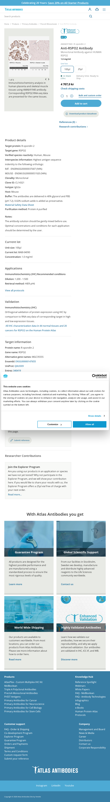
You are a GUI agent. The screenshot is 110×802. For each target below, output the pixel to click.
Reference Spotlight (85, 682)
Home (6, 24)
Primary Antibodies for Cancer (20, 700)
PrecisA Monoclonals (48, 24)
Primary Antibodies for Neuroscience (24, 704)
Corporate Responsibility (92, 747)
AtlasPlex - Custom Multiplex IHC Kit (23, 682)
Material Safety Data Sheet (19, 204)
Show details (94, 416)
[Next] (47, 79)
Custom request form (16, 754)
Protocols (80, 715)
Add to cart (81, 103)
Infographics (82, 700)
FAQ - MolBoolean (84, 693)
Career (82, 736)
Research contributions (72, 126)
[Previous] (45, 79)
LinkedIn (55, 785)
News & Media (86, 733)
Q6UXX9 (19, 366)
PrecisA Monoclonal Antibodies (21, 693)
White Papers (82, 689)
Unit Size (64, 63)
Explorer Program (14, 736)
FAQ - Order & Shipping (16, 729)
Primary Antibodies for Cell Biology (23, 707)
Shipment (9, 747)
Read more (15, 659)
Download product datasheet (83, 113)
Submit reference (21, 440)
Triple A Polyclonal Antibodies (20, 689)
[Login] (89, 9)
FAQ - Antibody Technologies (90, 696)
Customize (52, 424)
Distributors (85, 740)
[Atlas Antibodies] (13, 9)
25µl (80, 69)
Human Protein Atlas (86, 711)
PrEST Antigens (12, 696)
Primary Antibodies (29, 24)
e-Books (79, 707)
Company (84, 724)
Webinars (80, 685)
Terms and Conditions (16, 751)
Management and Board (92, 729)
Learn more (15, 584)
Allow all (89, 424)
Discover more (69, 659)
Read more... (15, 494)
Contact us (67, 584)
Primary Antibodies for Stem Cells (22, 711)
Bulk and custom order (90, 95)
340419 (17, 370)
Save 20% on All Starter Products (68, 3)
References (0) (67, 122)
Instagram (41, 785)
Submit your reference (16, 758)
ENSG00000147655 (25, 361)
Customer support (14, 724)
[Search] (90, 16)
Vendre (38, 797)
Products (15, 24)
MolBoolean (10, 685)
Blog (77, 704)
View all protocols (14, 290)
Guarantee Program (15, 740)
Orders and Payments (16, 743)
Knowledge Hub (84, 677)
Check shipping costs (73, 88)
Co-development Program (18, 733)
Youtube (69, 785)
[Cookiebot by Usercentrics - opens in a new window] (94, 376)
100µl (67, 69)
